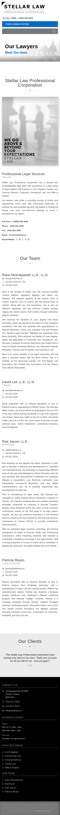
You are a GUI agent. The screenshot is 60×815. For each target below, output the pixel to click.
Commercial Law (12, 756)
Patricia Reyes (11, 791)
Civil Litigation (11, 752)
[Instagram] (23, 239)
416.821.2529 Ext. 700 (15, 453)
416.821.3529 (11, 285)
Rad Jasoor (10, 788)
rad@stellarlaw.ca (13, 450)
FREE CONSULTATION (17, 24)
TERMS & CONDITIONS (41, 808)
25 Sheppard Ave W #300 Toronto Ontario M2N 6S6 (17, 694)
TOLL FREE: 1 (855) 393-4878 (19, 18)
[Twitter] (26, 239)
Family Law (10, 764)
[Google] (17, 239)
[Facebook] (20, 239)
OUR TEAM (8, 773)
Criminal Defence (12, 760)
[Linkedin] (29, 239)
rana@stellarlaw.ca (13, 278)
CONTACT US (9, 685)
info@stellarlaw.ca (13, 710)
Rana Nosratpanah (13, 780)
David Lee (9, 784)
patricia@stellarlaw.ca (14, 568)
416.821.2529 (11, 394)
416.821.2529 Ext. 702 (15, 282)
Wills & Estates (11, 767)
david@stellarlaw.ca (14, 390)
